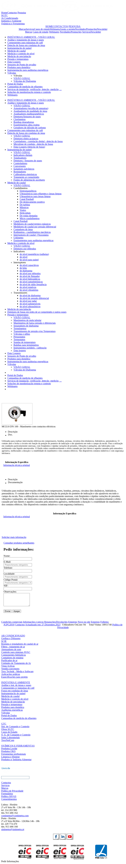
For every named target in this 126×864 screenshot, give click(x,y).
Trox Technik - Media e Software (17, 671)
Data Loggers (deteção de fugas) (29, 147)
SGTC (4, 15)
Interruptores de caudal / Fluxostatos (31, 235)
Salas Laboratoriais (10, 737)
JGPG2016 (9, 624)
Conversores (20, 166)
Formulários (7, 793)
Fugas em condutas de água (14, 690)
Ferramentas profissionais (13, 754)
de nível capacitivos (29, 265)
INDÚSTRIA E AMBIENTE (15, 682)
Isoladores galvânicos (24, 169)
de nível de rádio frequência (33, 284)
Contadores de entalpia (12, 657)
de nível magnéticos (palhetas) (34, 254)
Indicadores (19, 251)
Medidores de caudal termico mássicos (32, 224)
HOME (49, 26)
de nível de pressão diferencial (34, 298)
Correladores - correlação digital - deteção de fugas (38, 141)
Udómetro (18, 237)
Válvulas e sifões (22, 334)
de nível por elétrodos (30, 273)
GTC (3, 723)
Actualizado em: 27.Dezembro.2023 (42, 624)
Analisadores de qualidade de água (30, 111)
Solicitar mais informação (14, 537)
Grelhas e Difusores (10, 638)
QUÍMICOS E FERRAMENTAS (18, 745)
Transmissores (20, 292)
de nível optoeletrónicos (31, 281)
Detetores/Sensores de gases (27, 116)
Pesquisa (22, 12)
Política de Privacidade (12, 791)
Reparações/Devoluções (56, 622)
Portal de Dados (15, 84)
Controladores (20, 163)
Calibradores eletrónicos (25, 174)
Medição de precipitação (19, 56)
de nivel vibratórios (29, 290)
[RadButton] (56, 837)
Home (4, 12)
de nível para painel (29, 259)
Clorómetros (20, 119)
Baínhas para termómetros (26, 345)
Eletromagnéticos (28, 191)
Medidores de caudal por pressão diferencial (35, 226)
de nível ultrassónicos (30, 306)
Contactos (12, 12)
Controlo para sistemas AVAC (15, 652)
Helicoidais (25, 213)
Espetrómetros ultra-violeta (26, 125)
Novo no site (84, 622)
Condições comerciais (11, 622)
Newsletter (102, 29)
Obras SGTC (7, 729)
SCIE (4, 641)
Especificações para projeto (14, 677)
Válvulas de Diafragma (25, 81)
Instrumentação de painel (19, 48)
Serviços (30, 29)
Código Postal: (11, 579)
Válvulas (11, 73)
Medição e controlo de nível (20, 53)
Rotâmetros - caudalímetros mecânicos (32, 232)
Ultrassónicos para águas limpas (35, 196)
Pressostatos (19, 336)
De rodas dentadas (28, 215)
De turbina (25, 204)
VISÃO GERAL (22, 78)
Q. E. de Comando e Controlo (15, 734)
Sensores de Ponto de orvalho (21, 64)
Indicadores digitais (23, 155)
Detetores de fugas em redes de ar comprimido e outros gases (36, 312)
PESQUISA (75, 26)
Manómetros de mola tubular (27, 320)
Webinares (55, 29)
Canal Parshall (27, 199)
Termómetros (20, 328)
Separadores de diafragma (26, 325)
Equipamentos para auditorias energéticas (33, 240)
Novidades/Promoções (86, 29)
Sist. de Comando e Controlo (15, 726)
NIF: (6, 585)
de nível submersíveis (30, 303)
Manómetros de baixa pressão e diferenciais (35, 323)
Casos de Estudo (9, 732)
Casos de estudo (42, 29)
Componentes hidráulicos (13, 655)
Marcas (22, 29)
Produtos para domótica (18, 67)
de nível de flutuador (30, 276)
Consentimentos (9, 799)
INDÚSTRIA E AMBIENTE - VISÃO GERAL (31, 37)
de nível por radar (28, 301)
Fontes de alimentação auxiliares (29, 180)
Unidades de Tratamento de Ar (16, 663)
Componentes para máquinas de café (25, 42)
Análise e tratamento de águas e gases (25, 40)
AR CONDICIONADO (13, 635)
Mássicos (24, 207)
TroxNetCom (7, 740)
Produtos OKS (8, 751)
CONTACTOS (60, 26)
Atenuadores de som (11, 649)
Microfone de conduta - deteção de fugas (33, 144)
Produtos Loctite (9, 748)
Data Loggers (14, 62)
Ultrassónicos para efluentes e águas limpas (40, 193)
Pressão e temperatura (17, 59)
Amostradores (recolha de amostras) (31, 108)
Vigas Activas (8, 666)
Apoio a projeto (67, 29)
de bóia (23, 268)
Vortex (23, 210)
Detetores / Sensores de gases (28, 160)
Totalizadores (20, 158)
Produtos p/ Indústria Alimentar (16, 759)
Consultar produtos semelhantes (19, 543)
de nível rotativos (28, 287)
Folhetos (104, 622)
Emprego (72, 622)
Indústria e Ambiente (11, 21)
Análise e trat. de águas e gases (16, 685)
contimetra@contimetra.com (15, 815)
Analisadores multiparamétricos (29, 114)
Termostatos (19, 339)
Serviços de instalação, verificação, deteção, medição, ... (34, 89)
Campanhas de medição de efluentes (25, 86)
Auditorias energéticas (12, 710)
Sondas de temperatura (24, 342)
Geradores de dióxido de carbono (30, 127)
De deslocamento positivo (32, 202)
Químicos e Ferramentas (13, 23)
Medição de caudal (16, 51)
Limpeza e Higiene (10, 756)
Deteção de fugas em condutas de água (26, 45)
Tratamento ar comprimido (26, 177)
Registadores (20, 171)
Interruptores (20, 262)
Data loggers (20, 350)
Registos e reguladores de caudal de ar (19, 644)
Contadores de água (23, 229)
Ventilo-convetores (10, 668)
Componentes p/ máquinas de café (17, 688)
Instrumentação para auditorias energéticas (27, 70)
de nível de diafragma (30, 295)
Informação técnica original (16, 465)
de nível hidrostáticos (30, 279)
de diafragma (26, 270)
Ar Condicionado (9, 18)
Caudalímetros (21, 188)
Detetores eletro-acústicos (26, 138)
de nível (23, 257)
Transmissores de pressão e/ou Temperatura (34, 331)
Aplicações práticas (10, 674)
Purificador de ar (9, 660)
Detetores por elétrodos (25, 248)
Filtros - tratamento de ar (13, 646)
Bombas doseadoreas (24, 122)
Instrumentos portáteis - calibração (30, 347)
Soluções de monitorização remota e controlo (29, 92)
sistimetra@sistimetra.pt (12, 829)
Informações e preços (33, 622)
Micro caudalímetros (29, 218)
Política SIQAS (8, 796)
